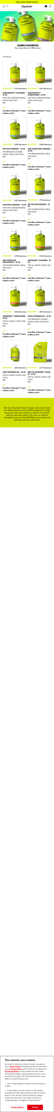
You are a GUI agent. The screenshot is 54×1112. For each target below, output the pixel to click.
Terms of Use (15, 1066)
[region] (27, 1084)
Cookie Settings (17, 1107)
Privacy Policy (15, 1069)
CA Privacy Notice (12, 1071)
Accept (35, 1107)
